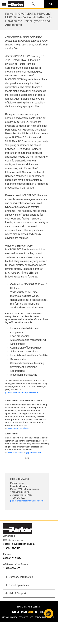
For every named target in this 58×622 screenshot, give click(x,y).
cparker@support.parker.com (19, 544)
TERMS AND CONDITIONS (44, 617)
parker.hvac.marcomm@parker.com (21, 392)
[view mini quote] (50, 4)
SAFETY (14, 617)
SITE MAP (6, 617)
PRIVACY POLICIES (26, 617)
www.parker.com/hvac (18, 428)
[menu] (4, 4)
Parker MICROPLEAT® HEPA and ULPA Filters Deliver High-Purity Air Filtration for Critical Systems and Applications (29, 19)
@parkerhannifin (33, 452)
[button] (48, 613)
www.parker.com (15, 452)
